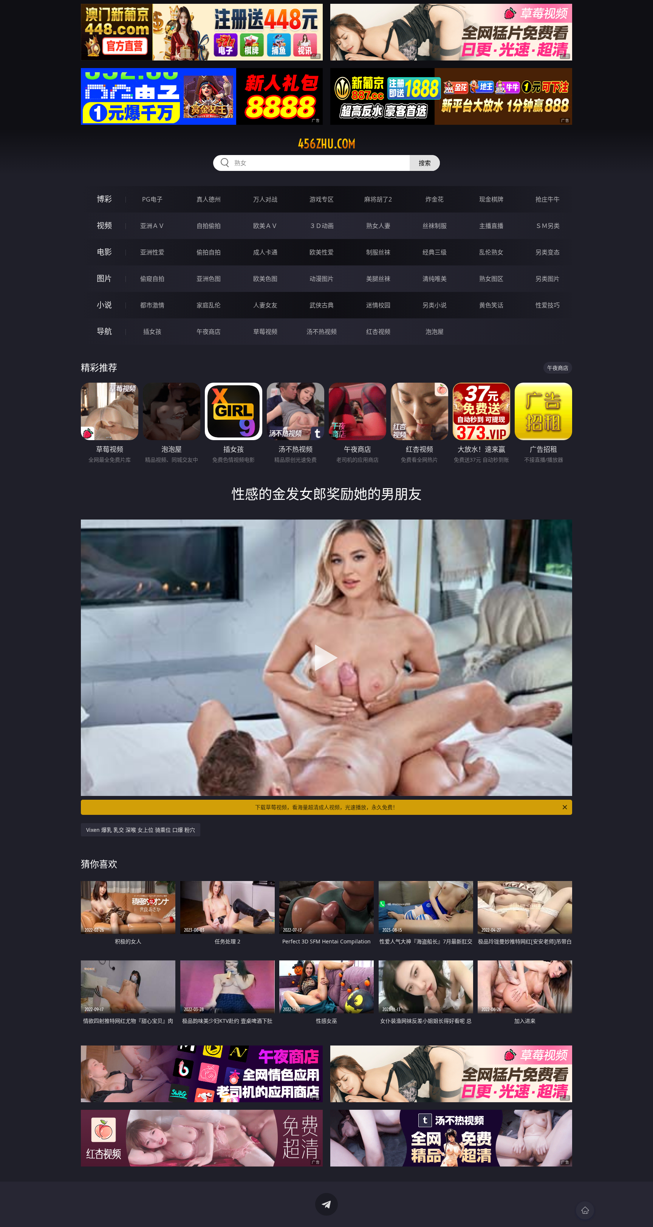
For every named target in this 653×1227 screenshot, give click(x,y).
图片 (104, 278)
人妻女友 (265, 305)
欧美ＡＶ (265, 226)
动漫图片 (321, 279)
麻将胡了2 (378, 199)
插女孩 (152, 331)
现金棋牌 (491, 199)
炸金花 (435, 199)
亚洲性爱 (152, 252)
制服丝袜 (378, 252)
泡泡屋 (435, 331)
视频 (104, 225)
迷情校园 (378, 305)
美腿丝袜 (378, 279)
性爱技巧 (547, 305)
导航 (104, 331)
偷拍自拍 (209, 252)
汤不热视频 (321, 331)
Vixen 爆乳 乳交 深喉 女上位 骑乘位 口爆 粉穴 (140, 829)
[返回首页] (585, 1210)
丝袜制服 (434, 226)
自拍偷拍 (209, 226)
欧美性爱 (321, 252)
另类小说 (434, 305)
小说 (104, 305)
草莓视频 (265, 331)
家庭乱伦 (209, 305)
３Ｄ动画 (321, 226)
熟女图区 (491, 279)
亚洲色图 (209, 279)
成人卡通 (265, 252)
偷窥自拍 (152, 279)
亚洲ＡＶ (152, 226)
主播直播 (491, 226)
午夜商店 (209, 331)
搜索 (425, 163)
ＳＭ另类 (547, 226)
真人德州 (209, 199)
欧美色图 (265, 279)
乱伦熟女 (491, 252)
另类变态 (547, 252)
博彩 (104, 199)
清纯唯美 (434, 279)
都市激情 (152, 305)
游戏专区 (321, 199)
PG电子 (152, 199)
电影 (104, 252)
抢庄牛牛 (547, 199)
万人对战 (265, 199)
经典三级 (434, 252)
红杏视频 (378, 331)
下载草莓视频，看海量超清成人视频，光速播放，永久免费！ (326, 807)
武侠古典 (321, 305)
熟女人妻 (378, 226)
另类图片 (547, 279)
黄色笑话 (491, 305)
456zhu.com (327, 143)
